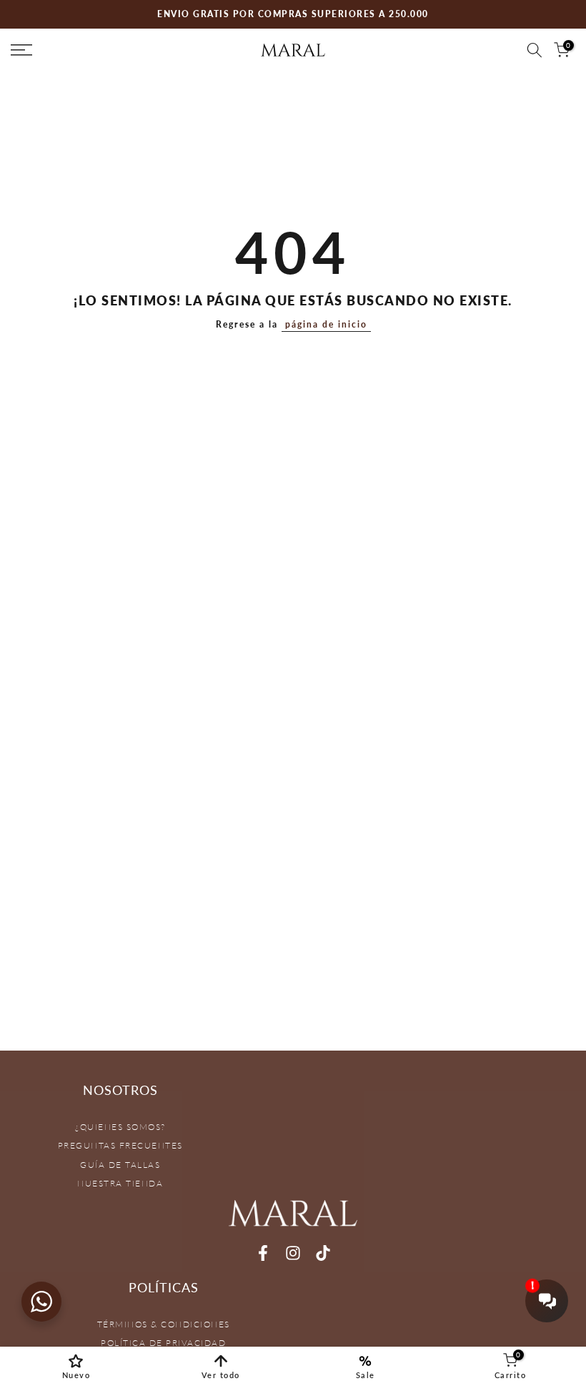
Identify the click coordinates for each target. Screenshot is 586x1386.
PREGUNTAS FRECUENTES (120, 1145)
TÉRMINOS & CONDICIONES (163, 1324)
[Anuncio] (293, 14)
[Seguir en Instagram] (293, 1253)
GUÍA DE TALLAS (120, 1164)
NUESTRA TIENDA (120, 1183)
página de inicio (326, 324)
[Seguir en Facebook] (263, 1253)
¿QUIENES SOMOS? (120, 1126)
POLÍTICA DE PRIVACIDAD (163, 1342)
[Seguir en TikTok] (323, 1253)
